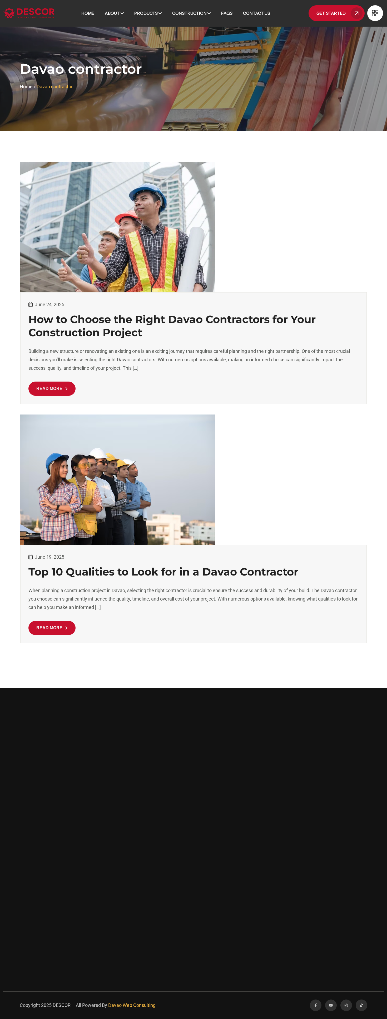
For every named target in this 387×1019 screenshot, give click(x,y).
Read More (49, 388)
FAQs (226, 13)
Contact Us (256, 13)
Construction (189, 13)
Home (87, 13)
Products (146, 13)
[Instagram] (346, 1005)
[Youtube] (331, 1005)
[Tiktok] (361, 1005)
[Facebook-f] (315, 1005)
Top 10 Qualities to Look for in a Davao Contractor (163, 571)
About (112, 13)
